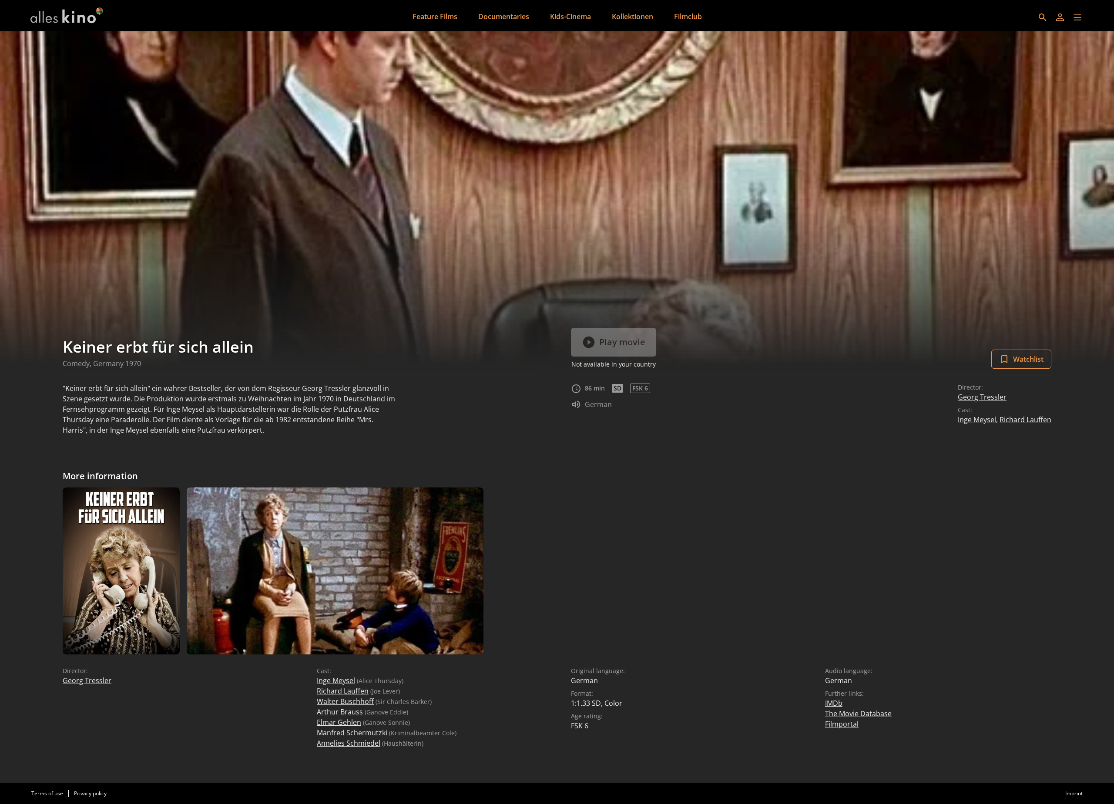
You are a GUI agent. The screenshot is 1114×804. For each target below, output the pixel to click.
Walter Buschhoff (345, 701)
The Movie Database (858, 713)
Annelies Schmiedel (348, 743)
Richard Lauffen (1025, 419)
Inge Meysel (977, 419)
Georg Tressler (982, 397)
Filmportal (842, 724)
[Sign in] (1060, 17)
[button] (1077, 17)
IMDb (833, 703)
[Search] (1042, 17)
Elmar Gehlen (339, 722)
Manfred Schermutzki (352, 732)
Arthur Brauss (340, 712)
